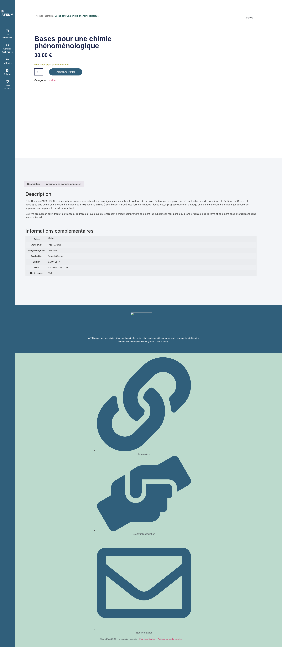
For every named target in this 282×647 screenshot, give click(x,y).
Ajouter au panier (66, 72)
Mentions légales (147, 639)
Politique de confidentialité (169, 639)
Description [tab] (34, 184)
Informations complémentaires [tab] (63, 184)
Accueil (39, 16)
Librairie (49, 16)
